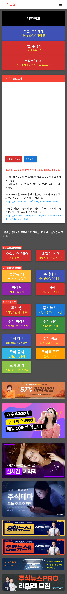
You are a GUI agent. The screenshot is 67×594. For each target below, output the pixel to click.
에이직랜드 (30, 159)
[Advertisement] (33, 117)
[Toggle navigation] (60, 4)
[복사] (7, 78)
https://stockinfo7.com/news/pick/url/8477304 (31, 201)
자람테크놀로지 (13, 159)
